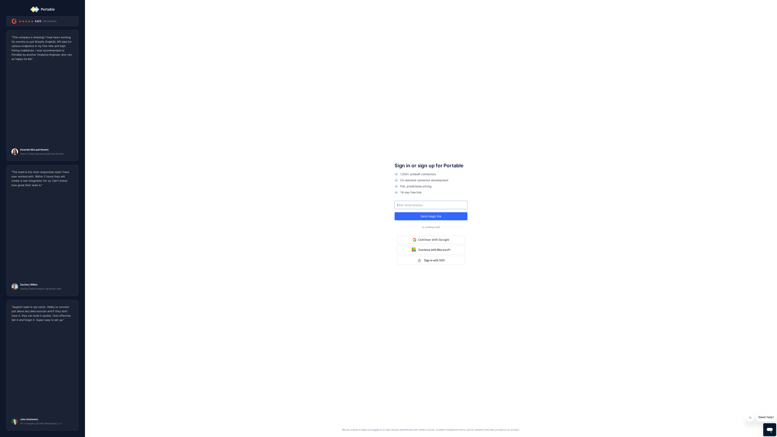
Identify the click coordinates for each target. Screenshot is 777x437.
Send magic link (430, 216)
